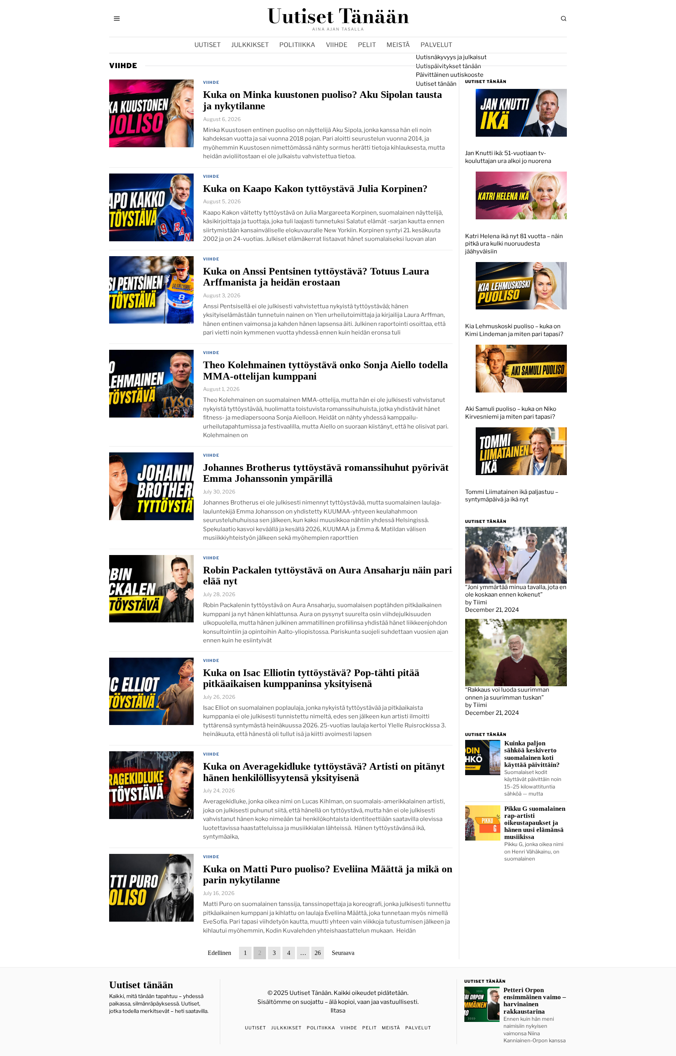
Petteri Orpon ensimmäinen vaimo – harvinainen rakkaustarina (534, 1001)
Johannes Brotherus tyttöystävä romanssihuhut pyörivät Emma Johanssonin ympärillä (326, 473)
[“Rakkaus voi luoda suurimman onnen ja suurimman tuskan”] (516, 652)
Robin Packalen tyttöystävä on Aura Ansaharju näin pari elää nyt (327, 575)
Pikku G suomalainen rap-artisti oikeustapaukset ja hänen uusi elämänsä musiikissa (534, 823)
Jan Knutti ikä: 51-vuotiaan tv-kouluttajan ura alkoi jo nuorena (508, 157)
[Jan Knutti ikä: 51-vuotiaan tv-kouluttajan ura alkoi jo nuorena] (521, 112)
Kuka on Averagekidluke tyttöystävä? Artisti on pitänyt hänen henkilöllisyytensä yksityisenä (324, 772)
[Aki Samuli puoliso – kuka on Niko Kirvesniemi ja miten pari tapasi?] (521, 368)
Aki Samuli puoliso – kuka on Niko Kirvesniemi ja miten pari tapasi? (510, 412)
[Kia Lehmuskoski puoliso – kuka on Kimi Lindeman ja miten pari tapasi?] (521, 285)
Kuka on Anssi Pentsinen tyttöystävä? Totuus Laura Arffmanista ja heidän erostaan (316, 277)
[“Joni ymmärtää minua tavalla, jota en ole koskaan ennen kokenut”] (516, 554)
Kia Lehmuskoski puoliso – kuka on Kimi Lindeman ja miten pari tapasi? (514, 330)
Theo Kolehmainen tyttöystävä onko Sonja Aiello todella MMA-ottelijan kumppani (325, 370)
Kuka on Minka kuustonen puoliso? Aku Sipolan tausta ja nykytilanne (322, 100)
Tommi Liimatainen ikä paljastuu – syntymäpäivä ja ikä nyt (511, 495)
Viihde (211, 82)
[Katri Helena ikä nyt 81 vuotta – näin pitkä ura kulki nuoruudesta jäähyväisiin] (521, 195)
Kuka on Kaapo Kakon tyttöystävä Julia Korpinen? (315, 188)
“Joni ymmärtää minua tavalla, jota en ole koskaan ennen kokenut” (515, 591)
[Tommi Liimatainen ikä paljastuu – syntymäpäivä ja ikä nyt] (521, 450)
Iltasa (338, 1010)
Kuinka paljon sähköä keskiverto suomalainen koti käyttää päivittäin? (532, 754)
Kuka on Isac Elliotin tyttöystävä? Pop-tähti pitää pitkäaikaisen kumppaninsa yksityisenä (311, 678)
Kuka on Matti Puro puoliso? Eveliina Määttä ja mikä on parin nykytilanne (327, 874)
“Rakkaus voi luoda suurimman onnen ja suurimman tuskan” (507, 693)
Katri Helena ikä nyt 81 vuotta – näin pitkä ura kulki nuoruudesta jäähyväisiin (514, 244)
